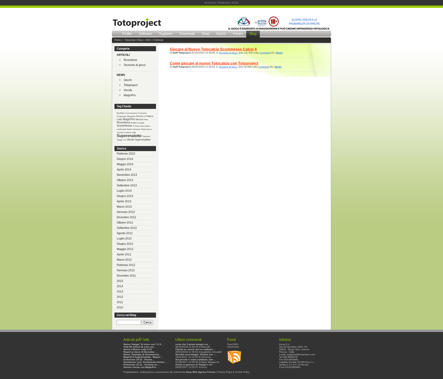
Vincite (128, 90)
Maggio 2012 (125, 249)
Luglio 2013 (124, 190)
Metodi (139, 119)
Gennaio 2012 (126, 270)
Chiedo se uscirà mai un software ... (195, 349)
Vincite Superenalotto (138, 139)
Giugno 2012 (125, 243)
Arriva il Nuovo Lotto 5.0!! (137, 349)
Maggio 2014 (125, 164)
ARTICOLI (123, 55)
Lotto (119, 119)
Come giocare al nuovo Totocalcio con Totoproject (214, 63)
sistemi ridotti (130, 132)
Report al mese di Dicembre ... (140, 352)
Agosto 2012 (125, 233)
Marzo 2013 (124, 206)
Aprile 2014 (124, 169)
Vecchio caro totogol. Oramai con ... (195, 354)
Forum (238, 34)
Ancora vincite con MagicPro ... (141, 367)
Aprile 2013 (124, 201)
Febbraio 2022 (126, 153)
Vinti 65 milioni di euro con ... (139, 347)
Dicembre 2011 (126, 275)
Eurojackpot (121, 116)
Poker (146, 120)
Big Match (121, 113)
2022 (148, 40)
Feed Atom (233, 347)
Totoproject (131, 85)
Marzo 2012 (124, 259)
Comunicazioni (131, 113)
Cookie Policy (242, 372)
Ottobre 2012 (125, 222)
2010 (120, 307)
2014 (120, 286)
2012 (120, 296)
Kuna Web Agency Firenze (201, 372)
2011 (120, 302)
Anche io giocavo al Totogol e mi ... (195, 364)
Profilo (127, 34)
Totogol (119, 140)
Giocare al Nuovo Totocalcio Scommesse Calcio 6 (213, 49)
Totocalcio (146, 136)
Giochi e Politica (144, 116)
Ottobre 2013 (125, 180)
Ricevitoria (130, 60)
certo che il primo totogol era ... (193, 344)
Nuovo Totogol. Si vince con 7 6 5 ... (143, 344)
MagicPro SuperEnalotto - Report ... (143, 357)
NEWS (121, 75)
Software (145, 34)
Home (117, 40)
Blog (253, 34)
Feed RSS (232, 344)
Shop (205, 34)
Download (187, 34)
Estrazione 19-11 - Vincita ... (139, 359)
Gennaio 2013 (126, 212)
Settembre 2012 (127, 228)
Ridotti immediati (137, 123)
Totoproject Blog (133, 40)
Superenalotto (129, 136)
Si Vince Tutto (138, 126)
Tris (124, 140)
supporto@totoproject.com (301, 354)
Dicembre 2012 (126, 217)
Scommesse (124, 125)
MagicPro (130, 95)
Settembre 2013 (127, 185)
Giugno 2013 (125, 196)
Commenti (265, 52)
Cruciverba (142, 113)
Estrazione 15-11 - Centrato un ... (141, 364)
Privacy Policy (225, 372)
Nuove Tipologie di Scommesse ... (142, 354)
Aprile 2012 (124, 254)
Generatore (131, 116)
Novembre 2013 (127, 174)
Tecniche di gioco (135, 65)
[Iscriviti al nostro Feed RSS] (234, 365)
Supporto (166, 34)
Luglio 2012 (124, 238)
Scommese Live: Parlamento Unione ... (145, 362)
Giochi (221, 34)
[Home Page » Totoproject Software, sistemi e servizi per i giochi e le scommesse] (137, 29)
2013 (120, 291)
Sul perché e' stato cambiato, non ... (195, 359)
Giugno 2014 (125, 159)
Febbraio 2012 (126, 265)
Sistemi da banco (133, 129)
